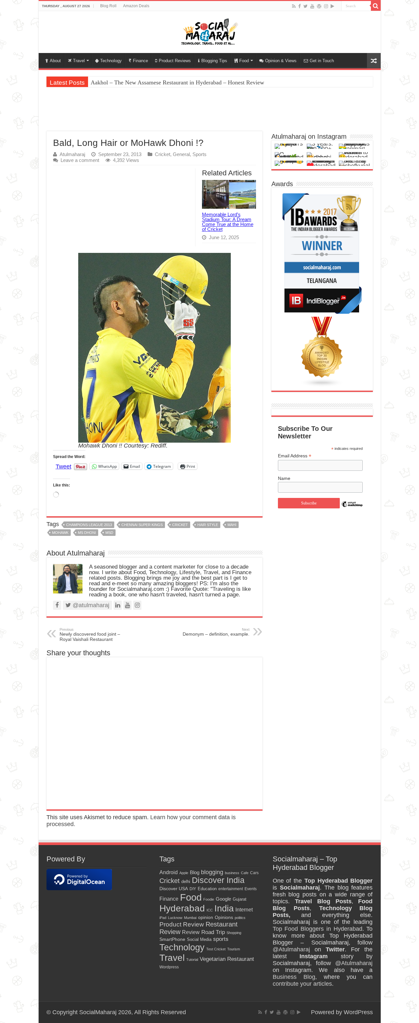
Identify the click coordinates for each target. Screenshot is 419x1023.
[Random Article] (374, 60)
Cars (254, 873)
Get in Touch (322, 60)
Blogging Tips (214, 60)
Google (223, 899)
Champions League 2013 (89, 525)
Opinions (224, 917)
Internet (244, 909)
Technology (111, 60)
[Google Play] (332, 6)
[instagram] (326, 6)
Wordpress (169, 967)
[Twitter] (305, 6)
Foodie (208, 899)
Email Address (294, 456)
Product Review (181, 924)
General (181, 154)
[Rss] (293, 6)
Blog (194, 872)
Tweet (63, 466)
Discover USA (173, 888)
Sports (199, 154)
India (224, 908)
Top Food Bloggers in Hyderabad (317, 929)
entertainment (230, 889)
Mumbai (190, 918)
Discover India (218, 880)
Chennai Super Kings (142, 525)
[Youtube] (312, 6)
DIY (193, 889)
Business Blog (294, 977)
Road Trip (213, 932)
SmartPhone (172, 939)
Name (284, 478)
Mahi (232, 525)
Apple (183, 873)
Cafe (244, 873)
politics (240, 918)
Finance (140, 60)
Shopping (234, 933)
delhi (185, 881)
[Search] (376, 6)
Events (251, 889)
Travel (79, 60)
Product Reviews (175, 60)
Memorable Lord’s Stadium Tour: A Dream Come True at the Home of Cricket (227, 222)
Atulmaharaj (72, 154)
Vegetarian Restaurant (227, 959)
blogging (212, 872)
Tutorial (192, 959)
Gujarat (239, 899)
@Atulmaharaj (291, 949)
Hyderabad (182, 908)
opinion (205, 917)
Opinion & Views (281, 60)
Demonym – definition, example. (216, 632)
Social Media (199, 939)
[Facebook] (299, 6)
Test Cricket (216, 949)
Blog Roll (108, 6)
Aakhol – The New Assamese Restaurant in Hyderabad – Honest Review (177, 82)
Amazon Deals (136, 6)
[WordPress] (319, 6)
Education (207, 889)
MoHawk (60, 533)
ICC (210, 910)
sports (220, 939)
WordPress (358, 1012)
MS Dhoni (87, 533)
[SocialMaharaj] (209, 31)
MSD (109, 533)
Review (191, 932)
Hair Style (207, 525)
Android (168, 872)
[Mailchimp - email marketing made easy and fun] (352, 509)
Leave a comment (80, 160)
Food (244, 60)
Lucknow (175, 918)
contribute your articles (302, 983)
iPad (162, 918)
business (232, 873)
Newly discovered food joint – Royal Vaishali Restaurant (90, 634)
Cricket (162, 154)
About (55, 60)
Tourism (233, 949)
